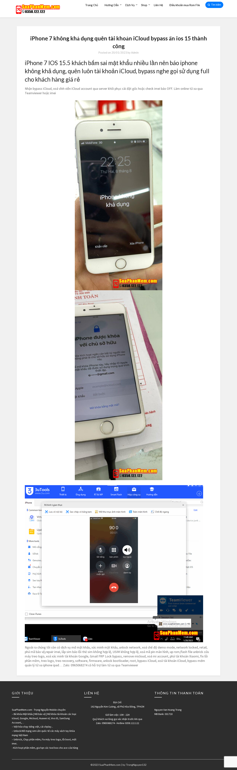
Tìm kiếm (216, 4)
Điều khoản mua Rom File (184, 5)
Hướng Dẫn (111, 5)
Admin (135, 52)
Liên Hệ (158, 5)
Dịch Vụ (130, 5)
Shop (144, 5)
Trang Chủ (91, 5)
